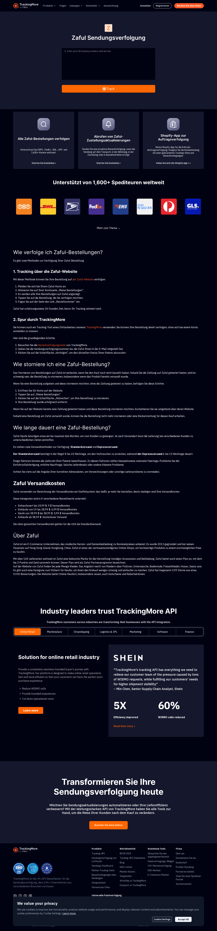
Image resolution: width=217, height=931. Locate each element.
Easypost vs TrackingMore (133, 885)
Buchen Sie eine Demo (108, 825)
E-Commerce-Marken (158, 874)
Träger (62, 5)
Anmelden (145, 5)
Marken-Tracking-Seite (103, 870)
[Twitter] (25, 895)
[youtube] (30, 895)
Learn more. (69, 913)
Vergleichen (126, 876)
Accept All (183, 919)
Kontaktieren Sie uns (186, 858)
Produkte (48, 5)
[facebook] (20, 895)
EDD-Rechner (154, 870)
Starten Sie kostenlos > (44, 163)
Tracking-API (98, 853)
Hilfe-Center (126, 867)
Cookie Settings (162, 919)
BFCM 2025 (125, 853)
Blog (122, 862)
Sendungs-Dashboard (102, 865)
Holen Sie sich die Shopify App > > (173, 163)
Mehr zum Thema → (108, 228)
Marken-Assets (127, 871)
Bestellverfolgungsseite (52, 345)
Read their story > (124, 726)
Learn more (30, 710)
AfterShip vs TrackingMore (133, 880)
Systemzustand (183, 883)
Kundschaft (181, 862)
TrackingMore (94, 327)
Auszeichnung (111, 5)
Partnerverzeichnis (185, 871)
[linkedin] (15, 895)
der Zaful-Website (82, 279)
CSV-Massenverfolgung (160, 865)
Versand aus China (101, 887)
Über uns (180, 853)
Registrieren (162, 5)
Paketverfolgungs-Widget (161, 861)
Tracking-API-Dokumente (132, 858)
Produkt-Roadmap (185, 867)
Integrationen (99, 882)
